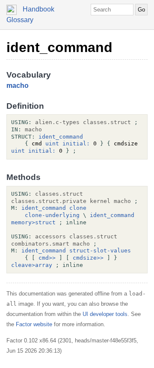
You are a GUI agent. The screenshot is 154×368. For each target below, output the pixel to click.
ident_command (59, 47)
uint (52, 143)
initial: (76, 143)
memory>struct (33, 222)
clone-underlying (52, 215)
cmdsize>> (88, 258)
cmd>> (47, 258)
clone (77, 208)
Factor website (34, 324)
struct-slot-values (100, 250)
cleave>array (31, 265)
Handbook (38, 9)
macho (17, 85)
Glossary (19, 19)
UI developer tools (105, 314)
